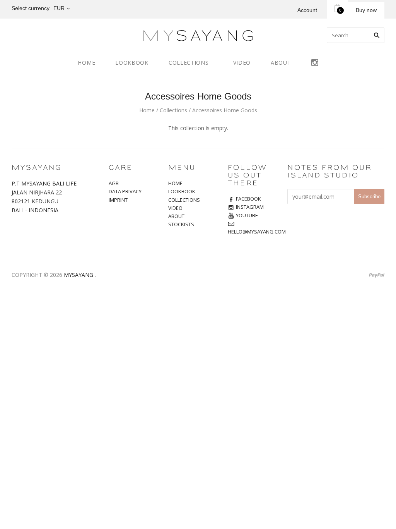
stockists (181, 224)
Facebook (248, 198)
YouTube (247, 215)
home (86, 62)
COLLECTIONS (189, 62)
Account (307, 10)
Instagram (314, 61)
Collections (173, 110)
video (242, 62)
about (281, 62)
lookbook (131, 62)
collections (184, 199)
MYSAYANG (78, 274)
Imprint (118, 199)
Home (147, 110)
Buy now (366, 10)
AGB (114, 183)
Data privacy (125, 191)
